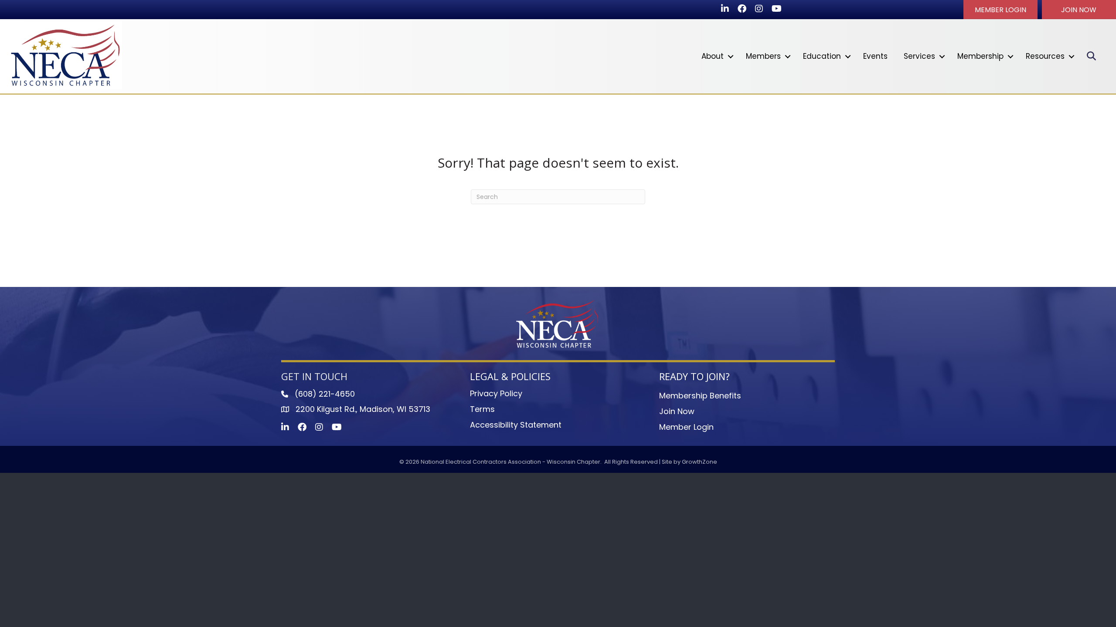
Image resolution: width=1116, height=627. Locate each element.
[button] (1000, 9)
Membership (980, 56)
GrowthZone (699, 462)
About (712, 56)
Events (875, 56)
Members (763, 56)
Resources (1045, 56)
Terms (482, 409)
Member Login (686, 426)
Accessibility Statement (515, 424)
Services (919, 56)
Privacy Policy (496, 393)
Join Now (676, 411)
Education (822, 56)
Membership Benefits (700, 395)
